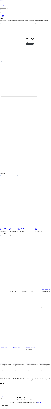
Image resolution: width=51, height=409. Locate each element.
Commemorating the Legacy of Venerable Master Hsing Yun (46, 289)
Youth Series (12, 288)
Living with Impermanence (30, 363)
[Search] (7, 8)
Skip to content (1, 0)
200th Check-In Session (16, 347)
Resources (3, 5)
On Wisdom (1, 288)
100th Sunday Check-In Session (43, 305)
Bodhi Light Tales (23, 288)
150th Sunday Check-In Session (30, 347)
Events (2, 14)
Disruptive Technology (3, 363)
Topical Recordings (2, 396)
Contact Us (3, 16)
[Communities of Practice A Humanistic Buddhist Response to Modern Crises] (5, 11)
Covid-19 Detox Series (42, 363)
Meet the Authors (33, 288)
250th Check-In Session (3, 347)
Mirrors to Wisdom (16, 363)
